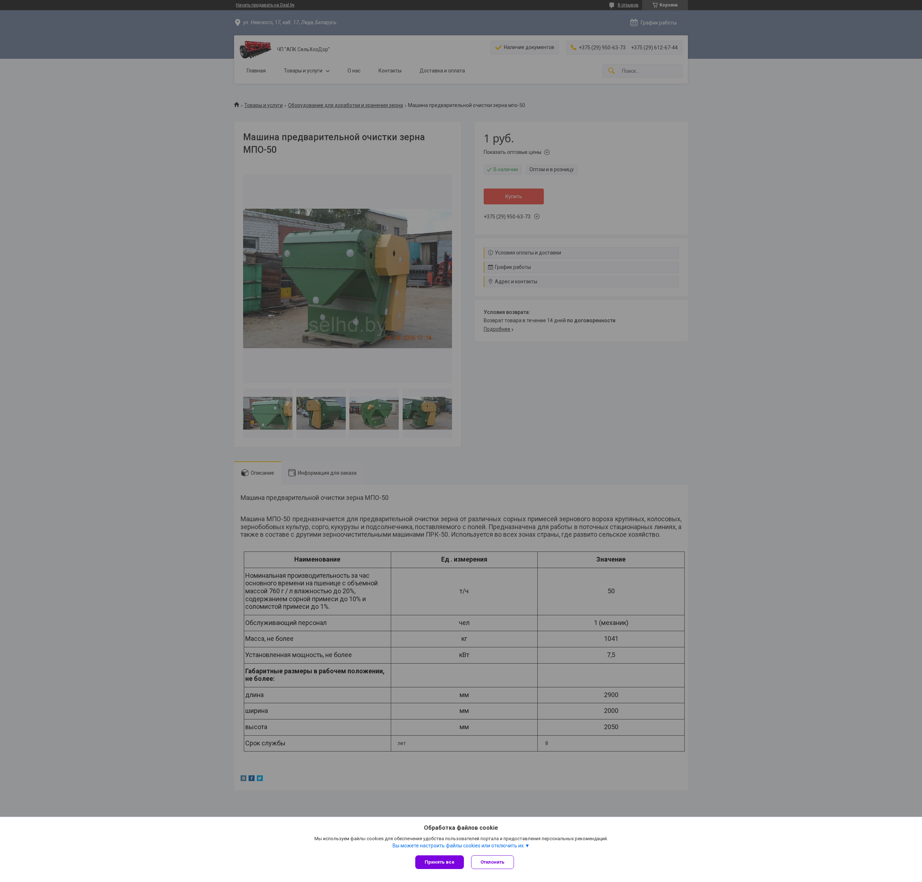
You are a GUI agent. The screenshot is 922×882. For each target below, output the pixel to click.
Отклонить (492, 862)
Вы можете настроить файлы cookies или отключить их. (459, 845)
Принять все (440, 862)
